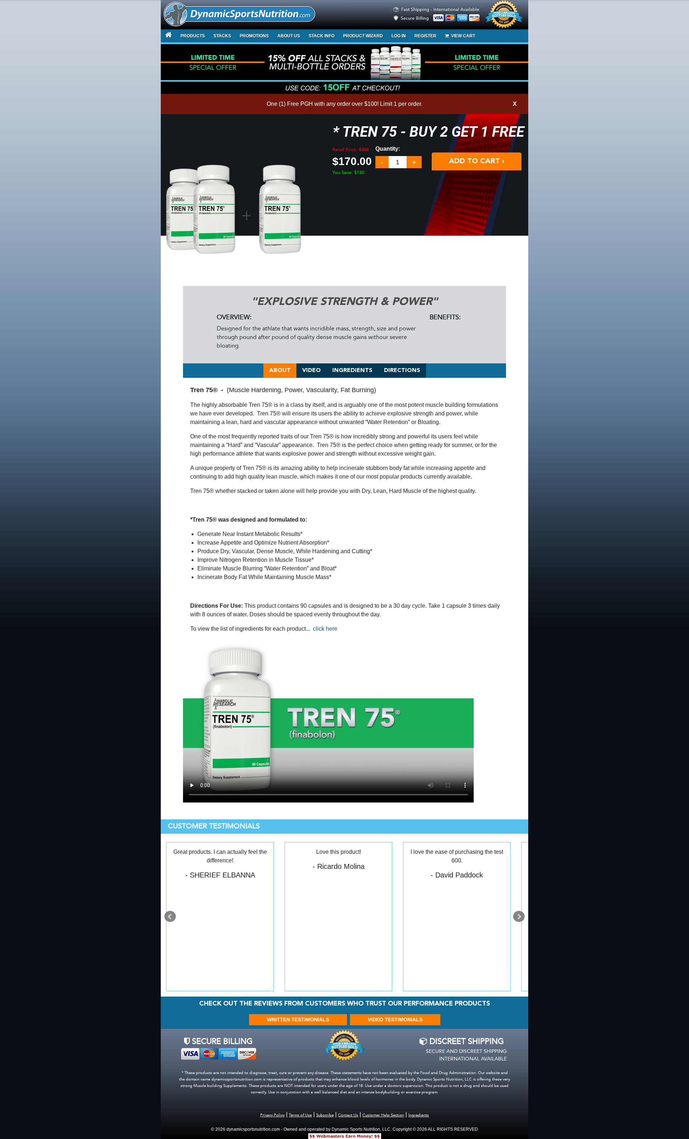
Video (311, 370)
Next (519, 916)
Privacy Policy (272, 1115)
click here (325, 629)
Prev (170, 916)
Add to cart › (476, 161)
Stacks (222, 35)
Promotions (254, 35)
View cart (462, 35)
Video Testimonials (395, 1019)
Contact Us (348, 1115)
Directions (402, 370)
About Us (288, 35)
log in (399, 35)
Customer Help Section (383, 1115)
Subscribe (325, 1115)
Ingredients (352, 370)
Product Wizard (363, 35)
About (280, 370)
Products (193, 35)
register (425, 35)
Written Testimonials (298, 1019)
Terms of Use (300, 1115)
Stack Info (321, 35)
